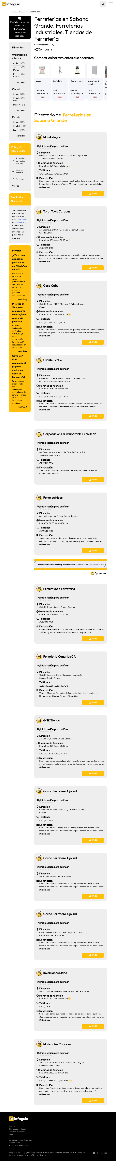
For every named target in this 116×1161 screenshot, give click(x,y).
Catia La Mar (16, 99)
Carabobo (17, 126)
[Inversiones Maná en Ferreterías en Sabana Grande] (39, 973)
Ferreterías (19, 222)
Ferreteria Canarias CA (59, 656)
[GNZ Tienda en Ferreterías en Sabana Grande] (39, 720)
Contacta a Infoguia (17, 1131)
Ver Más (15, 186)
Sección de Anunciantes (18, 1145)
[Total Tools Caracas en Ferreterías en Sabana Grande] (39, 211)
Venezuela (21, 219)
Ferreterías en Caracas (17, 12)
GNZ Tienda (51, 720)
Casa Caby (50, 285)
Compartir (45, 49)
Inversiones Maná (55, 973)
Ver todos (21, 82)
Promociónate (14, 1142)
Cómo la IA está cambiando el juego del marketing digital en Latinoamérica (19, 366)
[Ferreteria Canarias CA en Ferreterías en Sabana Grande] (39, 656)
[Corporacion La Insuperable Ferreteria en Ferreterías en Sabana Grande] (39, 434)
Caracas (16, 94)
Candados (20, 179)
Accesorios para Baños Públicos (20, 161)
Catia (15, 63)
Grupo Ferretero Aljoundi (60, 791)
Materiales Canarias (57, 1044)
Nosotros (12, 1126)
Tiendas (12, 1134)
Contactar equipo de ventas (20, 1140)
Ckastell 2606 (52, 360)
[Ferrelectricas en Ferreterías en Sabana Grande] (39, 497)
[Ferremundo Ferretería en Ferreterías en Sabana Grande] (39, 589)
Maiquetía (17, 105)
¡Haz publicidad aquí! (17, 1129)
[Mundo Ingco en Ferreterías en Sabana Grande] (39, 137)
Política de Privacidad (38, 1155)
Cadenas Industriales (20, 171)
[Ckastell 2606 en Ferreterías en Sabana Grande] (39, 360)
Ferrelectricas (53, 497)
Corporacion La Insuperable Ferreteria (69, 434)
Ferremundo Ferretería (59, 589)
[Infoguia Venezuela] (11, 4)
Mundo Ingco (52, 137)
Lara (15, 130)
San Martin (16, 68)
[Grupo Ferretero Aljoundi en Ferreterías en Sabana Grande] (39, 791)
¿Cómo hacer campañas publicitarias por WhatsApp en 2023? (19, 262)
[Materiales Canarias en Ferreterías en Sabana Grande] (39, 1044)
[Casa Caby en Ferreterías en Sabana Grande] (39, 285)
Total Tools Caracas (56, 211)
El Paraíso (16, 75)
